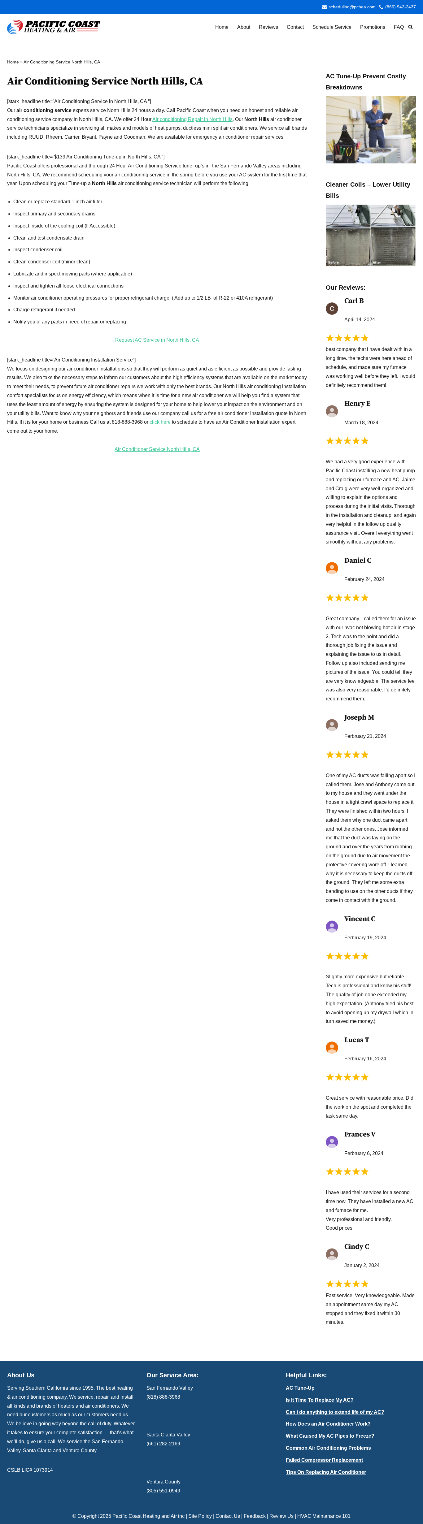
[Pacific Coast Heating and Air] (53, 27)
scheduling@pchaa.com (352, 7)
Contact (295, 27)
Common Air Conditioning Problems (328, 1448)
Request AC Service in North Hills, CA (157, 340)
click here (160, 422)
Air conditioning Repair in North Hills (192, 119)
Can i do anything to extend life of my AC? (335, 1412)
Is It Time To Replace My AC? (320, 1400)
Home (222, 27)
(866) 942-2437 (400, 7)
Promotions (372, 27)
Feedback (255, 1516)
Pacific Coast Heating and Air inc (148, 1516)
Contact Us (228, 1516)
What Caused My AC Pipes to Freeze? (330, 1436)
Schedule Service (331, 27)
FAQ (399, 27)
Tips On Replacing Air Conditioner (326, 1472)
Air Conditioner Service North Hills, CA (157, 449)
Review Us (281, 1516)
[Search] (410, 26)
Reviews (268, 27)
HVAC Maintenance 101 (324, 1516)
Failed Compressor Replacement (324, 1460)
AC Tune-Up (300, 1388)
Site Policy (200, 1516)
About (243, 27)
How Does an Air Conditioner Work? (328, 1424)
